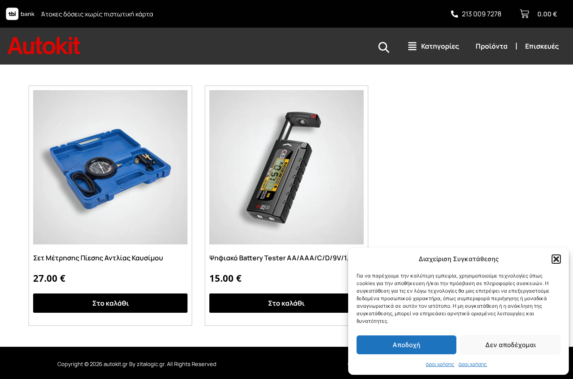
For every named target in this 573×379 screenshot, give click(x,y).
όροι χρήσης (440, 364)
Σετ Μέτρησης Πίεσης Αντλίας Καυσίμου (98, 257)
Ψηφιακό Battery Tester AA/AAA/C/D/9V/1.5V (283, 257)
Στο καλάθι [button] (110, 303)
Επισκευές (542, 46)
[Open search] (383, 46)
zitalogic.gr (150, 364)
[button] (556, 259)
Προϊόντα (492, 46)
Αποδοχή (406, 345)
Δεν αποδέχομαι (510, 345)
